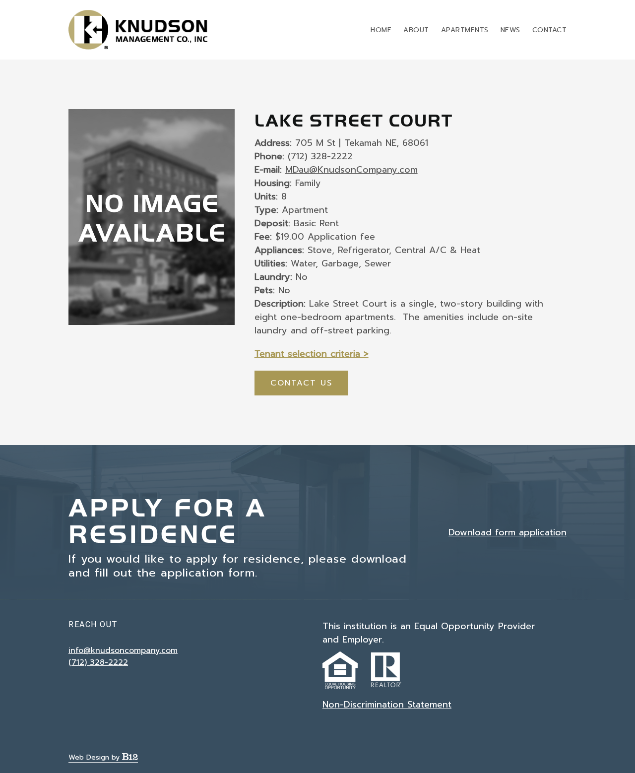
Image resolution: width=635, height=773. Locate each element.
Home (381, 30)
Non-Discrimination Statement (386, 704)
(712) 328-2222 (98, 662)
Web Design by (95, 757)
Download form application (507, 532)
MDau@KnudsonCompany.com (351, 170)
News (510, 30)
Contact (549, 30)
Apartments (465, 30)
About (416, 30)
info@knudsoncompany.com (123, 650)
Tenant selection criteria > (311, 354)
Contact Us (301, 383)
